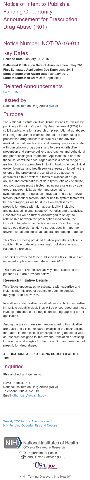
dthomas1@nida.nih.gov (29, 395)
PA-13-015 (10, 92)
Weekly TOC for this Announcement (27, 421)
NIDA (53, 105)
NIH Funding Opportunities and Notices (30, 425)
